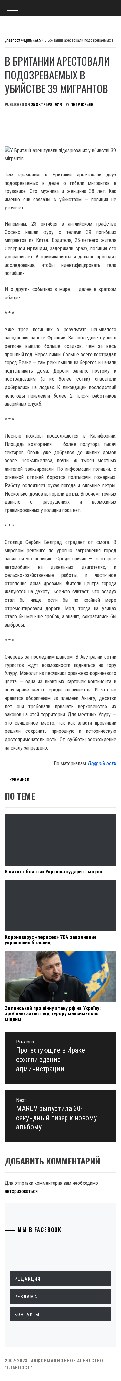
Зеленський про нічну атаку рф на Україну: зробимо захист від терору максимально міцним (53, 1014)
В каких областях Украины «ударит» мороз (53, 872)
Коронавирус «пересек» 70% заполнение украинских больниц (51, 940)
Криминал (19, 780)
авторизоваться (21, 1191)
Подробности (102, 764)
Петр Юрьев (81, 104)
